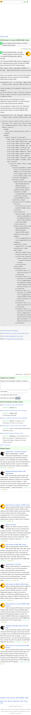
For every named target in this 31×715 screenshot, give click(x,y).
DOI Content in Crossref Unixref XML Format (15, 333)
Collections (16, 701)
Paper (27, 697)
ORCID (22, 697)
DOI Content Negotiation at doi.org (12, 336)
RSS (22, 701)
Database (3, 697)
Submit (18, 398)
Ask (1, 703)
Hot (6, 701)
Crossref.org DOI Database (10, 330)
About (10, 701)
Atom (25, 701)
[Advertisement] (15, 19)
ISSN (17, 697)
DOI (7, 36)
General (12, 697)
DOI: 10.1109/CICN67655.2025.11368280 (14, 418)
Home (2, 36)
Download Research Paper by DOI (12, 433)
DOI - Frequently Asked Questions (13, 339)
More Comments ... (6, 445)
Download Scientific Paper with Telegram (14, 410)
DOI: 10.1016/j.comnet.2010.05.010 (12, 405)
